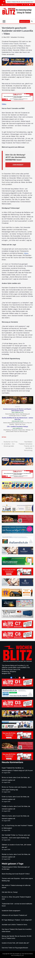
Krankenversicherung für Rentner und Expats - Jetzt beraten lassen (17, 409)
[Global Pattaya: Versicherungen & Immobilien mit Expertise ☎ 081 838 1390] (17, 100)
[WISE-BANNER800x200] (17, 564)
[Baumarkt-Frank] (17, 596)
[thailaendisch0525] (17, 543)
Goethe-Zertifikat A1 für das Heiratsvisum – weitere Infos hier (17, 418)
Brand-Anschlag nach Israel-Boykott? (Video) (16, 874)
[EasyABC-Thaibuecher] (17, 488)
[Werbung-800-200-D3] (17, 707)
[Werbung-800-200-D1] (17, 686)
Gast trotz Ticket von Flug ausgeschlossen (15, 948)
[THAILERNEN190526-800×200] (17, 65)
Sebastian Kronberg (17, 37)
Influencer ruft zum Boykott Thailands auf (14, 915)
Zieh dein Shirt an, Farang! (10, 892)
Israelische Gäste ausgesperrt (11, 910)
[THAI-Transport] (17, 617)
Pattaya (4, 437)
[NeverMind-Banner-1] (17, 554)
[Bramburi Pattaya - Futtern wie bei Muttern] (17, 403)
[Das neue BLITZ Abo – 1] (17, 575)
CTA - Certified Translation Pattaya (17, 426)
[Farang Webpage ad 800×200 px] (17, 522)
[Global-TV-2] (17, 606)
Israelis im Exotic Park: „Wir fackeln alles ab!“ (15, 943)
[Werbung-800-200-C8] (17, 638)
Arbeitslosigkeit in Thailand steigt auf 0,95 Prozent (17, 770)
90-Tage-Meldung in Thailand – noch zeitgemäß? (17, 920)
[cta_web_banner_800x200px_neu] (17, 533)
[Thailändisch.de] (17, 696)
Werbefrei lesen (24, 21)
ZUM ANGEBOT (18, 165)
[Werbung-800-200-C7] (17, 627)
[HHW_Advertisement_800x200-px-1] (17, 728)
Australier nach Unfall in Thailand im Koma (14, 924)
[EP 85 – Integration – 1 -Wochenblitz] (17, 717)
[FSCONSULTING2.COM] (17, 512)
